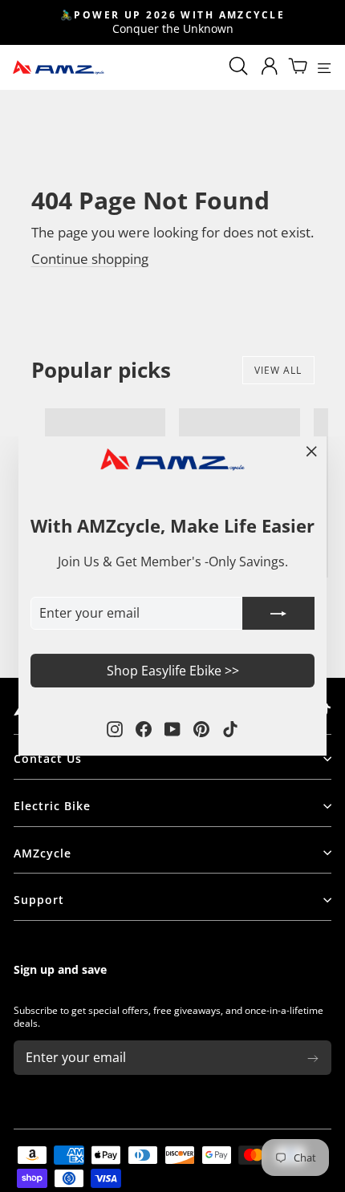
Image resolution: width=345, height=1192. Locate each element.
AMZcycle (42, 853)
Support (39, 899)
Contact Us (48, 758)
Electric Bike (52, 805)
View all (278, 370)
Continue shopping (89, 258)
